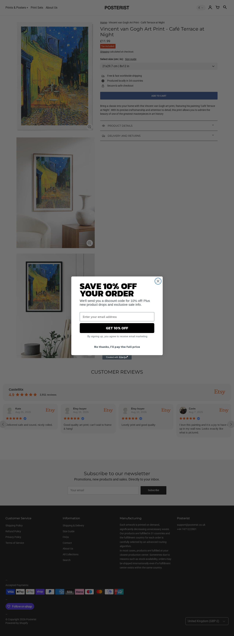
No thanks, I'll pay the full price (117, 347)
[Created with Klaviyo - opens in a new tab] (117, 357)
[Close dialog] (158, 281)
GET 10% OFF (117, 328)
